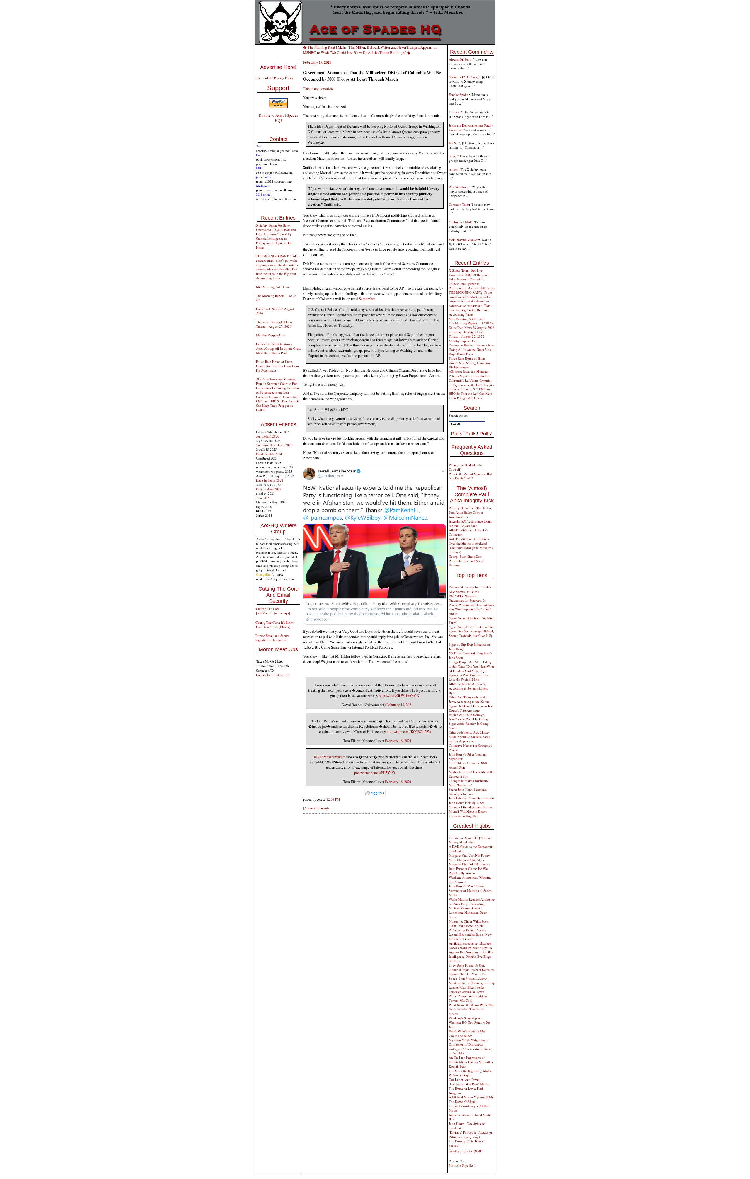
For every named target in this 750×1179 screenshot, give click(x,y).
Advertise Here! (278, 67)
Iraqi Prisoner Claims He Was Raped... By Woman (468, 870)
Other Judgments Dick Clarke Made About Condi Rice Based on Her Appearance (469, 736)
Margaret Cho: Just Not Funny (469, 855)
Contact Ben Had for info (273, 675)
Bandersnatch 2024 (269, 454)
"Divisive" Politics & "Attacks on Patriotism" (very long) (471, 1134)
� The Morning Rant (319, 47)
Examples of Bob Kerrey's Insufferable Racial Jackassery (469, 716)
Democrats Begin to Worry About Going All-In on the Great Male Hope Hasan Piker (278, 348)
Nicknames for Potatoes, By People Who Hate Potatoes (471, 602)
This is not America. (318, 88)
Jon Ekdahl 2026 (267, 436)
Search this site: (459, 415)
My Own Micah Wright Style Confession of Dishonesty (468, 1042)
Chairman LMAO (460, 222)
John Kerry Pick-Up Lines (466, 802)
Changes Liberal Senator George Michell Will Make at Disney (471, 809)
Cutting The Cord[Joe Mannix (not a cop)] (273, 610)
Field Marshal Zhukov (464, 239)
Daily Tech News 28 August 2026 (472, 327)
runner (453, 169)
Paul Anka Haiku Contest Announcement (466, 514)
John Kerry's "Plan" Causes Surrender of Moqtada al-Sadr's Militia (470, 890)
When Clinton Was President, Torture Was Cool (468, 998)
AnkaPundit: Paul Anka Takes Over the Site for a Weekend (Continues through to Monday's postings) (471, 545)
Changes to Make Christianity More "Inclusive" (469, 782)
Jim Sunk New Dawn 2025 (274, 445)
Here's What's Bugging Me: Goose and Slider (467, 1033)
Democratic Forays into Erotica (470, 587)
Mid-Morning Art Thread (273, 287)
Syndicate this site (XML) (466, 1151)
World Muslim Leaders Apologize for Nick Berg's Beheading (472, 901)
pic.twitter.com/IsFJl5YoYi (374, 772)
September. (367, 298)
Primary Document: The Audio (470, 508)
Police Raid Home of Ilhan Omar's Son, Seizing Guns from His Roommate (277, 365)
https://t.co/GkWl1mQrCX (399, 695)
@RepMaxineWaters (329, 756)
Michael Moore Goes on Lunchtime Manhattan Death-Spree (469, 912)
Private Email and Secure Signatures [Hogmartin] (272, 637)
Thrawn (454, 112)
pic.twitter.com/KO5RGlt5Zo (409, 731)
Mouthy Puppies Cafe (270, 335)
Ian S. (453, 143)
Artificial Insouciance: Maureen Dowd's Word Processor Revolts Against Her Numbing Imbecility (471, 947)
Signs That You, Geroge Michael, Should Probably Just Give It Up (471, 633)
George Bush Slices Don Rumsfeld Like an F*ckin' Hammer (466, 560)
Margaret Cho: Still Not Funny (469, 864)
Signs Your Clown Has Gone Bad (471, 627)
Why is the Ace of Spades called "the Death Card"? (470, 476)
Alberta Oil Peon (460, 59)
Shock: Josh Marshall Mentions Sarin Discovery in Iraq (471, 980)
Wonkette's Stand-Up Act (466, 1018)
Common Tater (459, 204)
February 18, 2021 (399, 704)
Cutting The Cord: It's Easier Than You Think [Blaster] (274, 624)
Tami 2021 (263, 498)
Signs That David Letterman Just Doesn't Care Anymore (471, 708)
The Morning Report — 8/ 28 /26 (471, 323)
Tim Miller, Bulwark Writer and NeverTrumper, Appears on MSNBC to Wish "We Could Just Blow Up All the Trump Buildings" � (370, 50)
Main (342, 47)
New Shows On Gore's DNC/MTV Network (464, 593)
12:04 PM (333, 799)
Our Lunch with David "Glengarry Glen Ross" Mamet (469, 1081)
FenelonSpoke (459, 94)
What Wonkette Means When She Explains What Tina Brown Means (471, 1009)
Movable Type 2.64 (462, 1165)
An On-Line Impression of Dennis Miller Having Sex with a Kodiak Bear (471, 1062)
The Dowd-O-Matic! (463, 1101)
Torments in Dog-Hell (463, 816)
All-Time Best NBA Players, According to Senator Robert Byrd (468, 688)
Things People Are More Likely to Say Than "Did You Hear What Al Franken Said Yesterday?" (471, 666)
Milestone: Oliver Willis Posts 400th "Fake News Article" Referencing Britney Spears (468, 925)
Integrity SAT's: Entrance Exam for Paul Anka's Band (470, 523)
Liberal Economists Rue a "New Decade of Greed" (470, 936)
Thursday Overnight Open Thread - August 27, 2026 (274, 324)
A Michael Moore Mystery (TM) (471, 1097)
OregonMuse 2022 (269, 489)
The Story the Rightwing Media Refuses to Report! (470, 1073)
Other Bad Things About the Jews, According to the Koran (469, 699)
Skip (452, 156)
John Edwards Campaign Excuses (471, 798)
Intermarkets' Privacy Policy (274, 78)
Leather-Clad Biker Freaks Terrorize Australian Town (466, 989)
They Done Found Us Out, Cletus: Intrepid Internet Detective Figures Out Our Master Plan (472, 969)
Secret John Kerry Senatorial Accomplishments (468, 791)
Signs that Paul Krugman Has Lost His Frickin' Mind (468, 677)
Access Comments (316, 808)
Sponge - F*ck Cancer (464, 77)
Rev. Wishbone (459, 187)
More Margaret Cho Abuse (467, 860)
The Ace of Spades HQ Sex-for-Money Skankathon (470, 840)
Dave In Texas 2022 (269, 480)
